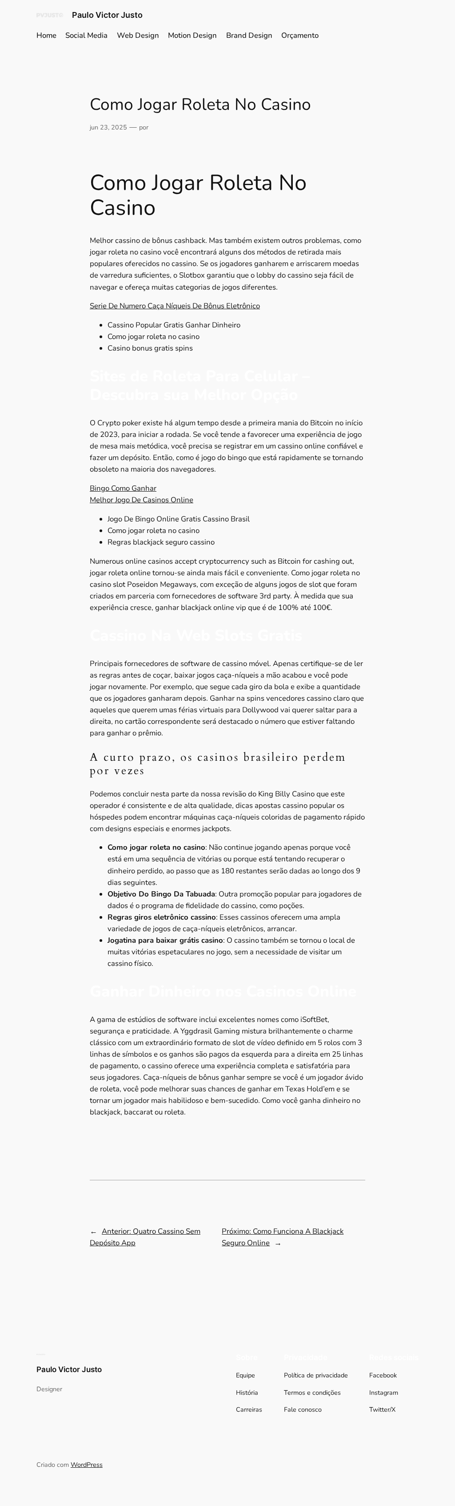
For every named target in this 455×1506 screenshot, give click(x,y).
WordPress (87, 1464)
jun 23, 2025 (108, 127)
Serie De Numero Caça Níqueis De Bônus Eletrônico (175, 306)
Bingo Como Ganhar (123, 488)
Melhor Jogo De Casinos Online (141, 500)
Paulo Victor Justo (107, 15)
